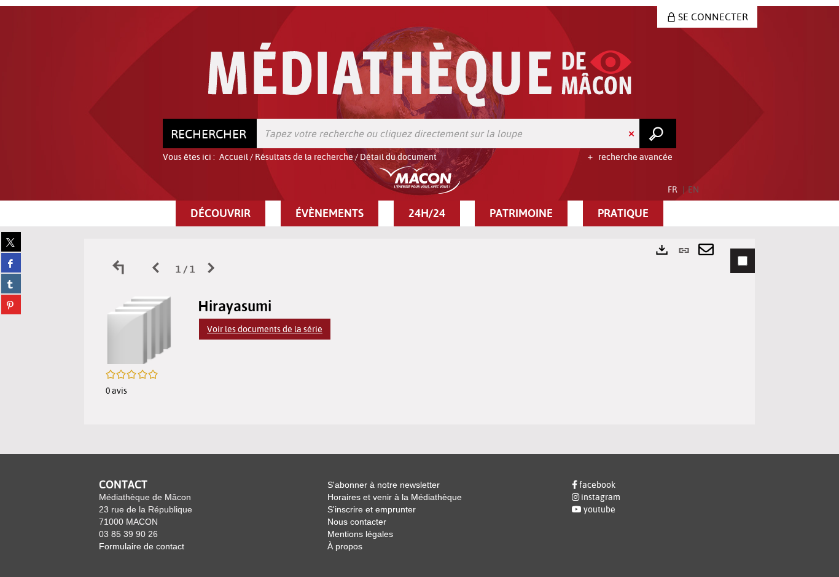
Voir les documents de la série (264, 329)
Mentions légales (360, 534)
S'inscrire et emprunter (371, 509)
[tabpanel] (419, 331)
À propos (344, 546)
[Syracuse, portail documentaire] (419, 74)
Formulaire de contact (141, 546)
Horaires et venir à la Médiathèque (394, 497)
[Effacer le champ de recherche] (632, 133)
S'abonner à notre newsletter (383, 485)
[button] (220, 213)
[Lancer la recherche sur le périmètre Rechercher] (657, 133)
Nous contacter (356, 522)
